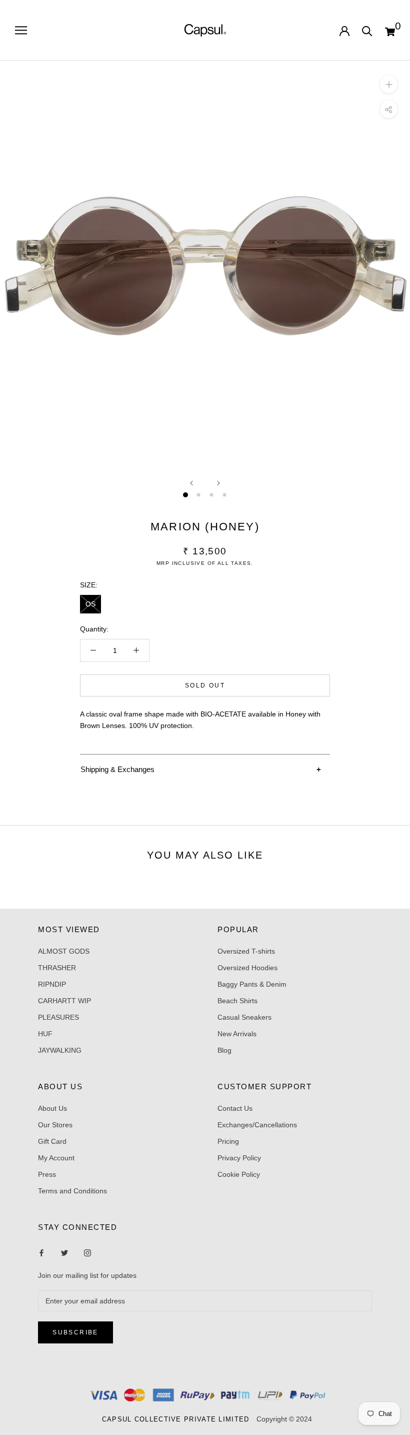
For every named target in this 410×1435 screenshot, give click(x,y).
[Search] (367, 30)
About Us (52, 1108)
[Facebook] (41, 1252)
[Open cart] (390, 31)
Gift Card (52, 1141)
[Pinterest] (87, 1252)
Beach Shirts (238, 1001)
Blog (225, 1050)
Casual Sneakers (245, 1017)
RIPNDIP (52, 984)
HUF (45, 1034)
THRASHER (57, 968)
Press (47, 1174)
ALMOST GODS (64, 951)
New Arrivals (237, 1034)
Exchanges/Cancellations (257, 1125)
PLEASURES (58, 1017)
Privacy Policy (239, 1158)
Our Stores (55, 1125)
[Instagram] (64, 1252)
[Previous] (191, 483)
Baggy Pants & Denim (252, 984)
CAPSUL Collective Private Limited (178, 1419)
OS (91, 604)
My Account (56, 1158)
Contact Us (235, 1108)
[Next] (218, 483)
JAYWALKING (60, 1050)
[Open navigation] (21, 30)
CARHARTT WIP (64, 1001)
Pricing (228, 1141)
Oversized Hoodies (248, 968)
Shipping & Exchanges (117, 769)
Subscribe (75, 1332)
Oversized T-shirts (246, 951)
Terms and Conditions (72, 1191)
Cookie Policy (239, 1174)
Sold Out (205, 685)
